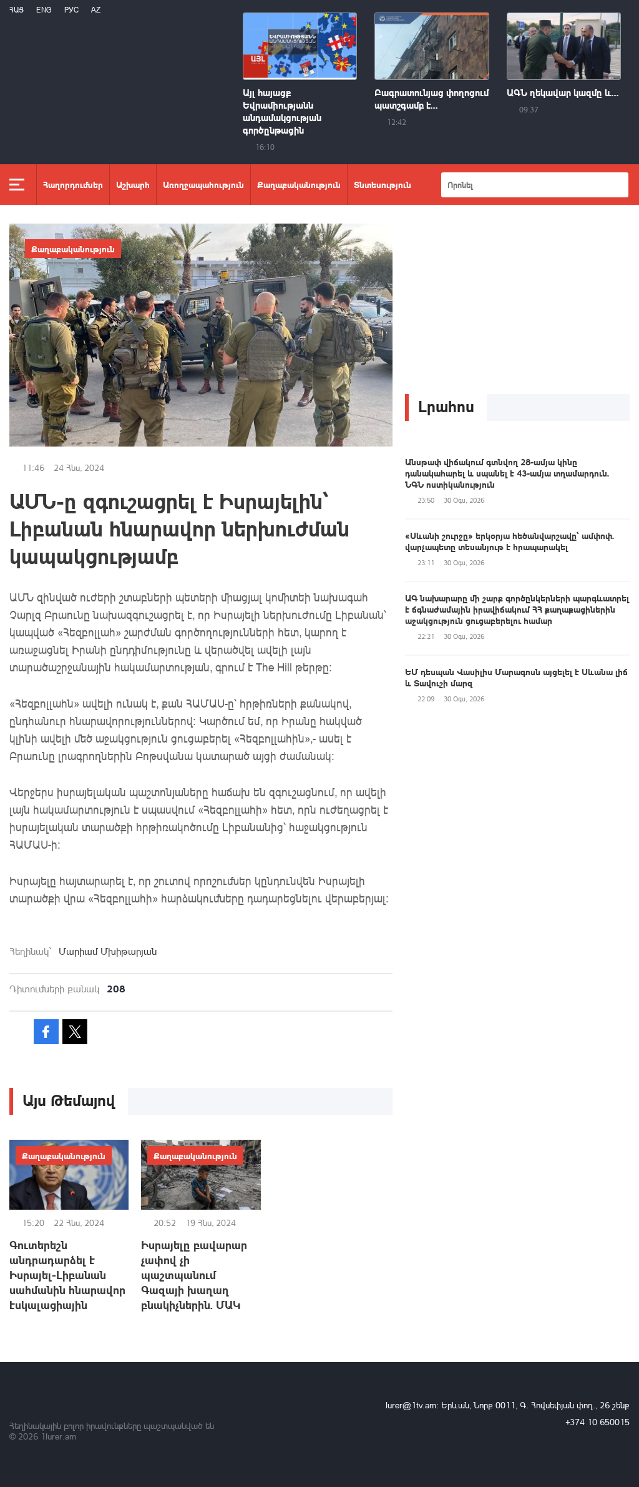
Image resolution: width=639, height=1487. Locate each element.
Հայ (16, 9)
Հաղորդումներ (73, 184)
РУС (71, 9)
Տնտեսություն (382, 184)
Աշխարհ (133, 184)
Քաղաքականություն (299, 184)
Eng (44, 9)
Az (95, 9)
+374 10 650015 (597, 1421)
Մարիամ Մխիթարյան (108, 951)
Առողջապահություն (203, 184)
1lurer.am (58, 1436)
